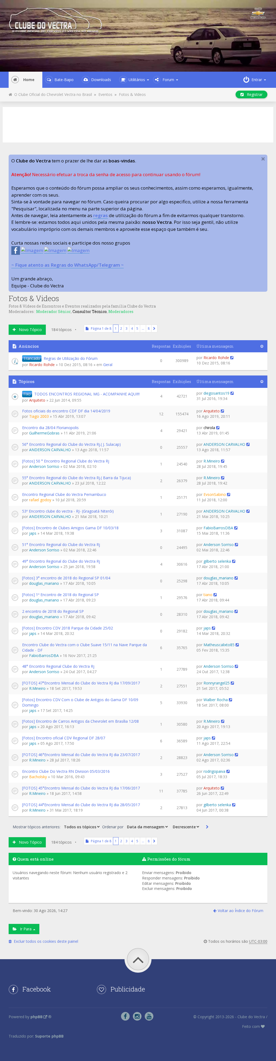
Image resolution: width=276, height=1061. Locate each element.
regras (100, 215)
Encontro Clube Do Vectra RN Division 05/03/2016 (66, 771)
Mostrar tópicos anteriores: (37, 826)
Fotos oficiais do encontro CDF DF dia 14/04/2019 (66, 410)
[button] (154, 328)
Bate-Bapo (64, 79)
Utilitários (137, 79)
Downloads (101, 79)
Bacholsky (38, 776)
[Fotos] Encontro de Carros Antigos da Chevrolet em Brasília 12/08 (80, 721)
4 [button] (132, 328)
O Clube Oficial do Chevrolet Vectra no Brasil (52, 94)
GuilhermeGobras (44, 433)
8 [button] (149, 328)
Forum (168, 79)
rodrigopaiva (214, 771)
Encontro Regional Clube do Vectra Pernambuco (64, 494)
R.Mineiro (211, 461)
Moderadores (120, 311)
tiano (207, 594)
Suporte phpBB (49, 1036)
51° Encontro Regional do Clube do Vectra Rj (61, 544)
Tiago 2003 (39, 416)
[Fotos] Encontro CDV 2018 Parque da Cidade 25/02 (67, 628)
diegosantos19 (216, 393)
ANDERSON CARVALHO (50, 449)
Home (28, 79)
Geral (107, 364)
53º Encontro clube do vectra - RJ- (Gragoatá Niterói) (68, 511)
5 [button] (137, 328)
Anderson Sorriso (44, 466)
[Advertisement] (138, 124)
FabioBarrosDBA (218, 527)
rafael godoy (40, 499)
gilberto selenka (217, 561)
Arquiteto (37, 400)
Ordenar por (113, 826)
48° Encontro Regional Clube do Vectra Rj (58, 666)
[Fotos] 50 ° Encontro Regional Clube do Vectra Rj (65, 461)
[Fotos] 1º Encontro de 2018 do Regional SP (60, 594)
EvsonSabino (214, 494)
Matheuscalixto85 (218, 644)
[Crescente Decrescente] (185, 827)
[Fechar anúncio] (263, 159)
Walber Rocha (215, 699)
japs (32, 533)
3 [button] (126, 328)
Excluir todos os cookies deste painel (45, 941)
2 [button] (121, 328)
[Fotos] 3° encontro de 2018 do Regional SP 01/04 (66, 577)
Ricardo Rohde (42, 364)
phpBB (36, 1016)
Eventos (105, 94)
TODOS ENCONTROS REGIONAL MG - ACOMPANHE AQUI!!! (87, 393)
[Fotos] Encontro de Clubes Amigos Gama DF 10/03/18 (70, 527)
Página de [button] (99, 328)
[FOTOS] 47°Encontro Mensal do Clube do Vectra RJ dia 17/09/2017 (81, 683)
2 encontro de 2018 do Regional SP (53, 611)
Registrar (253, 94)
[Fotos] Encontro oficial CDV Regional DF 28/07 (63, 737)
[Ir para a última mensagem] (231, 357)
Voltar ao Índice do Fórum (240, 910)
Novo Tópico (29, 329)
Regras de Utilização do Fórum (71, 358)
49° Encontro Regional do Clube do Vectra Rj (61, 561)
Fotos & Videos (132, 94)
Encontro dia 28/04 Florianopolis (50, 427)
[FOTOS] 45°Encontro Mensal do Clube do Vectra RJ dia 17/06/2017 (81, 788)
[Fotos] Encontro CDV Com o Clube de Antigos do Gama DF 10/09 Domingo (80, 702)
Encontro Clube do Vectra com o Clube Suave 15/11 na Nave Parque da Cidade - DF (84, 647)
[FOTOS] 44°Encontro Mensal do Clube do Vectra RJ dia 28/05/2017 (81, 804)
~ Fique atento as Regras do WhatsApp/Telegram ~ (67, 265)
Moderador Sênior (53, 311)
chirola (209, 427)
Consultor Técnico (90, 311)
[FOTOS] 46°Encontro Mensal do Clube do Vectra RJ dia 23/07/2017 (81, 754)
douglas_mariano (44, 583)
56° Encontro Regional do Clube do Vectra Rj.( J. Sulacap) (71, 444)
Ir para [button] (25, 928)
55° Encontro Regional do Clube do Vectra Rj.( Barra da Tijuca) (76, 477)
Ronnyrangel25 (216, 683)
